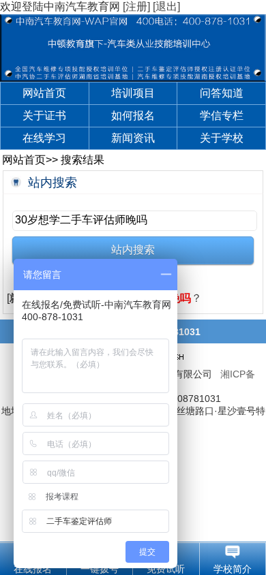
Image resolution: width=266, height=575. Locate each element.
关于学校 (221, 138)
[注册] (136, 6)
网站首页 (44, 93)
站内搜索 (52, 182)
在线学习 (44, 138)
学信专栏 (221, 115)
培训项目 (133, 93)
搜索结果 (82, 160)
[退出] (166, 6)
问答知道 (221, 93)
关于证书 (44, 115)
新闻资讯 (133, 138)
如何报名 (133, 115)
